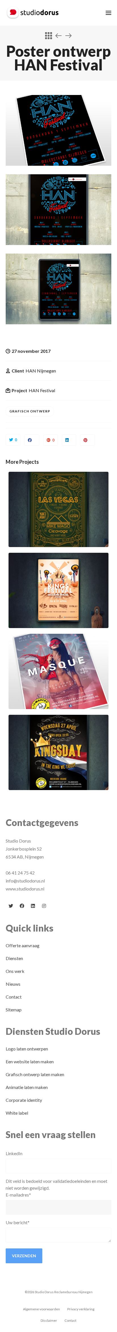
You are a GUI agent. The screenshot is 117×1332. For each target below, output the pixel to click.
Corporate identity (24, 1100)
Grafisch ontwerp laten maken (35, 1074)
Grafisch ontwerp (29, 411)
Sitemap (14, 1009)
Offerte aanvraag (22, 945)
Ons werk (15, 971)
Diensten (14, 958)
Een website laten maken (30, 1061)
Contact (14, 996)
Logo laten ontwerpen (27, 1048)
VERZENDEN (24, 1255)
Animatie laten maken (27, 1087)
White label (17, 1113)
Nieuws (13, 984)
